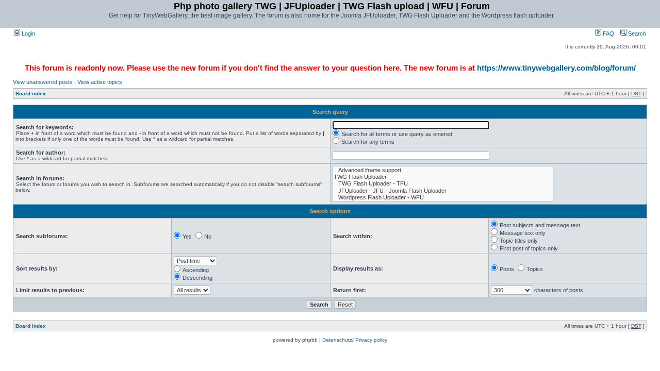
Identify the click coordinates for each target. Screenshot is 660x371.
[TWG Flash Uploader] (443, 177)
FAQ (607, 33)
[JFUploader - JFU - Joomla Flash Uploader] (443, 191)
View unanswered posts (43, 82)
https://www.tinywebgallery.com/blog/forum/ (556, 67)
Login (27, 33)
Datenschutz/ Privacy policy (354, 340)
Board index (30, 93)
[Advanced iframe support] (443, 170)
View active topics (99, 82)
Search (636, 33)
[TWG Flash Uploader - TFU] (443, 183)
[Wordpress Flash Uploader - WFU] (443, 197)
